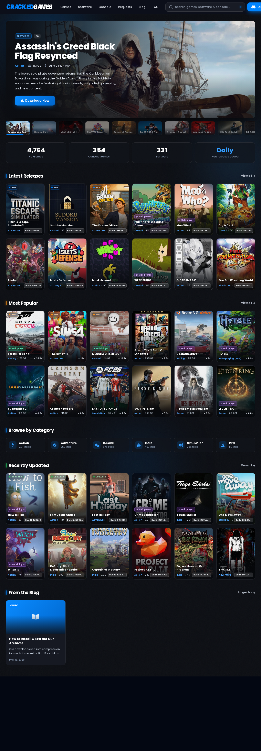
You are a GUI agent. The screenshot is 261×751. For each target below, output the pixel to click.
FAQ (155, 7)
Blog (142, 7)
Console (105, 7)
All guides (245, 592)
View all (246, 176)
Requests (125, 7)
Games (65, 7)
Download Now (37, 100)
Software (85, 7)
